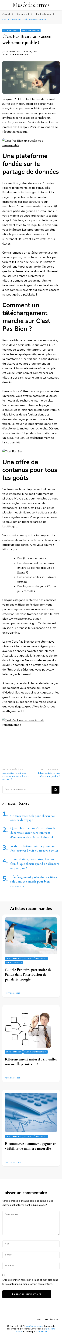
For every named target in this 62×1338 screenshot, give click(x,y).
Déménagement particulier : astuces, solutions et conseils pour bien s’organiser (33, 881)
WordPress (41, 1331)
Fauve (21, 572)
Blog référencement (35, 958)
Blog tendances (30, 31)
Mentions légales (47, 1319)
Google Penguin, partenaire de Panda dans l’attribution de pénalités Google (28, 974)
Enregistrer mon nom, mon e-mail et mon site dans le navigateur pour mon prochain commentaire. (30, 1282)
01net (6, 244)
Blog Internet (11, 31)
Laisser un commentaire (16, 54)
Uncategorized (14, 962)
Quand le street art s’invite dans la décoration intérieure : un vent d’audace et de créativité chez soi (32, 832)
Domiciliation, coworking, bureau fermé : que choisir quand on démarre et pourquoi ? (34, 863)
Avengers (8, 702)
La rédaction (13, 52)
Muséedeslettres (31, 5)
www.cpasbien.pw (20, 619)
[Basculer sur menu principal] (4, 5)
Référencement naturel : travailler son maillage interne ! (31, 1061)
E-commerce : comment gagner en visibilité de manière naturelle (31, 1146)
